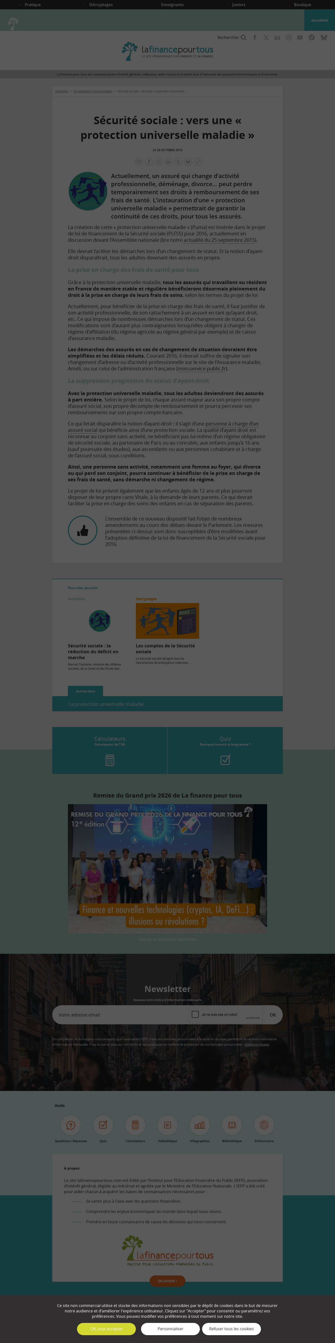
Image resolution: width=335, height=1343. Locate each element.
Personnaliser (170, 1328)
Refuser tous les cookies (231, 1328)
